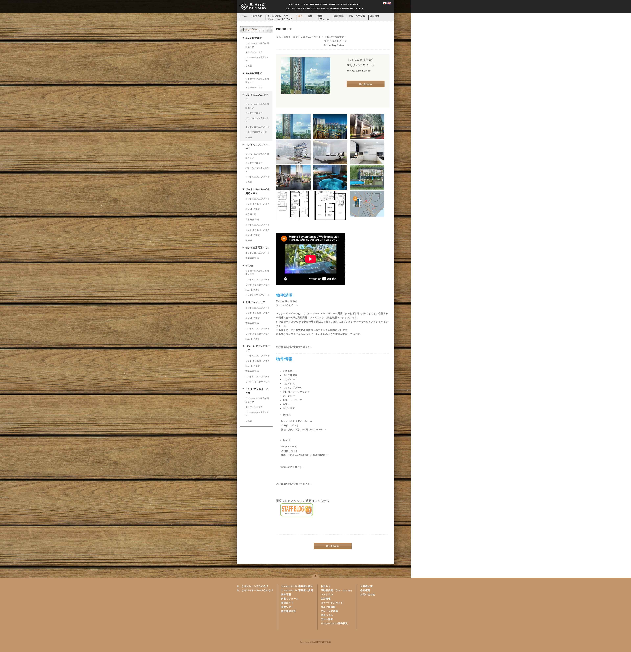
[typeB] (330, 219)
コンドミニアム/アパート (257, 127)
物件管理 (339, 16)
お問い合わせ (367, 594)
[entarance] (367, 138)
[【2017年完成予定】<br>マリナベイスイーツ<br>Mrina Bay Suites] (305, 93)
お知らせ (257, 16)
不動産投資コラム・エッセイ (337, 590)
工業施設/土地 (252, 258)
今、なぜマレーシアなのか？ (253, 586)
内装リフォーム (323, 16)
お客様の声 (366, 586)
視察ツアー (287, 607)
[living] (293, 163)
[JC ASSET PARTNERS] (253, 12)
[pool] (330, 189)
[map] (367, 216)
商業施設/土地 (252, 219)
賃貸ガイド (287, 603)
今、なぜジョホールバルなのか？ (255, 590)
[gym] (293, 189)
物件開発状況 (288, 611)
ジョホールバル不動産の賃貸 (297, 590)
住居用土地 (250, 214)
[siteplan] (367, 189)
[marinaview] (330, 138)
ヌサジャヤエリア (254, 52)
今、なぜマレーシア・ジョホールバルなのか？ (280, 16)
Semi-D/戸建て (253, 38)
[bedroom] (330, 163)
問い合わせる (365, 84)
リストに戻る (283, 37)
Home (245, 16)
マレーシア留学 (357, 16)
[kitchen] (367, 163)
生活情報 (326, 598)
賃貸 (310, 16)
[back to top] (315, 576)
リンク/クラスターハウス (257, 204)
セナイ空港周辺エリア (256, 132)
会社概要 (375, 16)
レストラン (327, 594)
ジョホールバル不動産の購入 (297, 586)
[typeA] (293, 219)
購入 (300, 16)
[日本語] (384, 3)
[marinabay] (293, 138)
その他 (248, 66)
